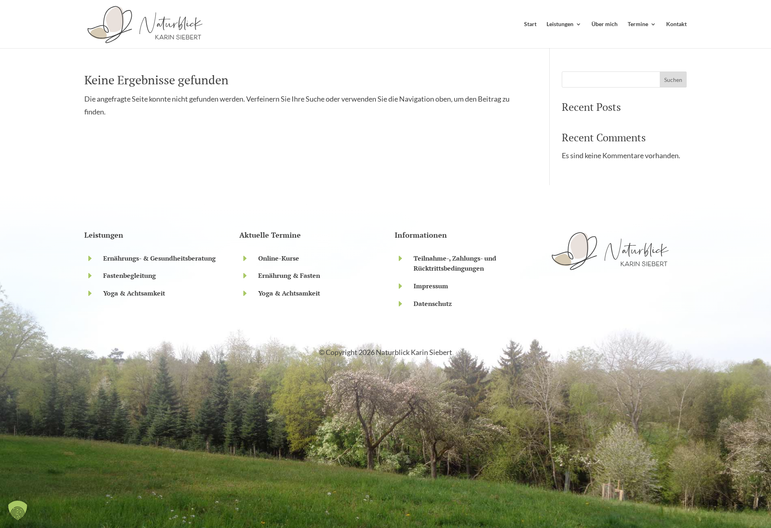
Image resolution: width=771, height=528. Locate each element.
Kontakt (676, 24)
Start (530, 24)
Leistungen (560, 24)
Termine (638, 24)
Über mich (605, 24)
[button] (17, 510)
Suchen (673, 79)
